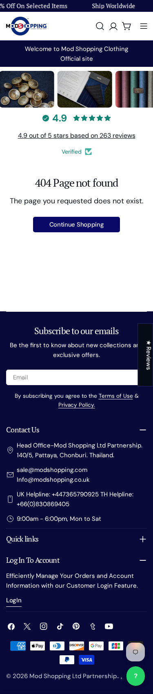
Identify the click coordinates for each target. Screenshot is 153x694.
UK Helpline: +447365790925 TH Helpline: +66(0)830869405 (75, 499)
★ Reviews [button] (148, 355)
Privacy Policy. (76, 404)
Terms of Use (116, 395)
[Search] (100, 26)
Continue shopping (76, 224)
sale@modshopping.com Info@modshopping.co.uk (53, 475)
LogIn (14, 600)
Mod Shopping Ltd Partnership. (73, 676)
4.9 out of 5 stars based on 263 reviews (76, 135)
